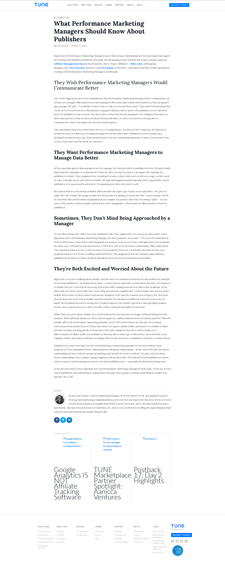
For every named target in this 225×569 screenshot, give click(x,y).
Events (98, 535)
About (137, 527)
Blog (97, 538)
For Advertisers (44, 531)
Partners (60, 535)
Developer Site (120, 535)
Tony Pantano (77, 67)
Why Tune (62, 527)
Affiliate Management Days (69, 63)
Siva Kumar (107, 67)
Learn (98, 527)
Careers (137, 535)
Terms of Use (158, 552)
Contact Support (121, 542)
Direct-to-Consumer (46, 538)
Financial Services (45, 542)
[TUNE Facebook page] (173, 542)
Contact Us (138, 542)
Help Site (118, 531)
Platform (60, 531)
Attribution (61, 17)
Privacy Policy (158, 531)
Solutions (43, 527)
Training (117, 538)
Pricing (80, 527)
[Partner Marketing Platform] (41, 4)
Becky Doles (61, 45)
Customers (61, 538)
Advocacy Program (141, 538)
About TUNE (139, 531)
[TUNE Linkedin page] (181, 542)
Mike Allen (136, 63)
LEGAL (156, 527)
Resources (99, 531)
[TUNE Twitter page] (178, 542)
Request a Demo (181, 535)
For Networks (43, 535)
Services (60, 542)
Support (119, 527)
